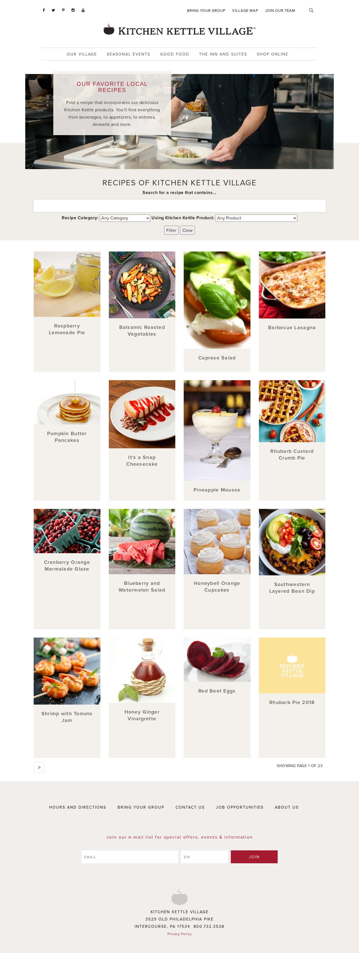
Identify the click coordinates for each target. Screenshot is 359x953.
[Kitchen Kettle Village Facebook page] (44, 10)
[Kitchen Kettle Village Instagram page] (73, 10)
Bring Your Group (206, 10)
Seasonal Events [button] (128, 54)
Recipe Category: (80, 217)
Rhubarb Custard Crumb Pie (292, 454)
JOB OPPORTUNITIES (240, 807)
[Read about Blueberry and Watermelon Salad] (142, 541)
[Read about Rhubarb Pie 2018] (292, 666)
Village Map (245, 10)
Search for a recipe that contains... (179, 192)
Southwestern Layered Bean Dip (292, 587)
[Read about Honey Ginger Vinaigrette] (142, 670)
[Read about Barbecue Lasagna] (292, 285)
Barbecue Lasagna (292, 327)
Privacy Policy (179, 933)
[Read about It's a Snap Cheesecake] (142, 414)
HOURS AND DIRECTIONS (77, 807)
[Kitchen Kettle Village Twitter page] (53, 10)
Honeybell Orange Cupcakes (217, 586)
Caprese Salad (217, 357)
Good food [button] (174, 54)
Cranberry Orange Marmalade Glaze (67, 565)
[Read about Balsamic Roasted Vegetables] (142, 284)
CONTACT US (190, 807)
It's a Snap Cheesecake (142, 460)
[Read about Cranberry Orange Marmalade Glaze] (67, 531)
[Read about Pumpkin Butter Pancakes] (67, 402)
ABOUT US (287, 807)
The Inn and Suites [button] (223, 54)
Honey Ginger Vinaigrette (142, 715)
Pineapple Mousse (217, 489)
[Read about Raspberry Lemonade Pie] (67, 284)
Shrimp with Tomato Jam (67, 717)
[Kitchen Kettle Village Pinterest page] (63, 10)
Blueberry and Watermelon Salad (142, 586)
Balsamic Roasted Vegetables (142, 330)
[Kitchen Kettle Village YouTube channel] (83, 10)
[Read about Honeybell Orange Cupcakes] (217, 541)
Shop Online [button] (272, 54)
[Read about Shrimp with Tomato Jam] (67, 671)
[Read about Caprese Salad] (217, 300)
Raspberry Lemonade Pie (67, 329)
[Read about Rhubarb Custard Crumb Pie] (292, 411)
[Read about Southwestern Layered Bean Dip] (292, 542)
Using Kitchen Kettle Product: (182, 217)
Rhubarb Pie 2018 (292, 702)
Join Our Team (280, 10)
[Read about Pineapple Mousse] (217, 430)
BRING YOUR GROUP (141, 807)
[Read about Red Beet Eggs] (217, 660)
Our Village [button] (82, 54)
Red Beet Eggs (217, 690)
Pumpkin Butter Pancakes (67, 437)
